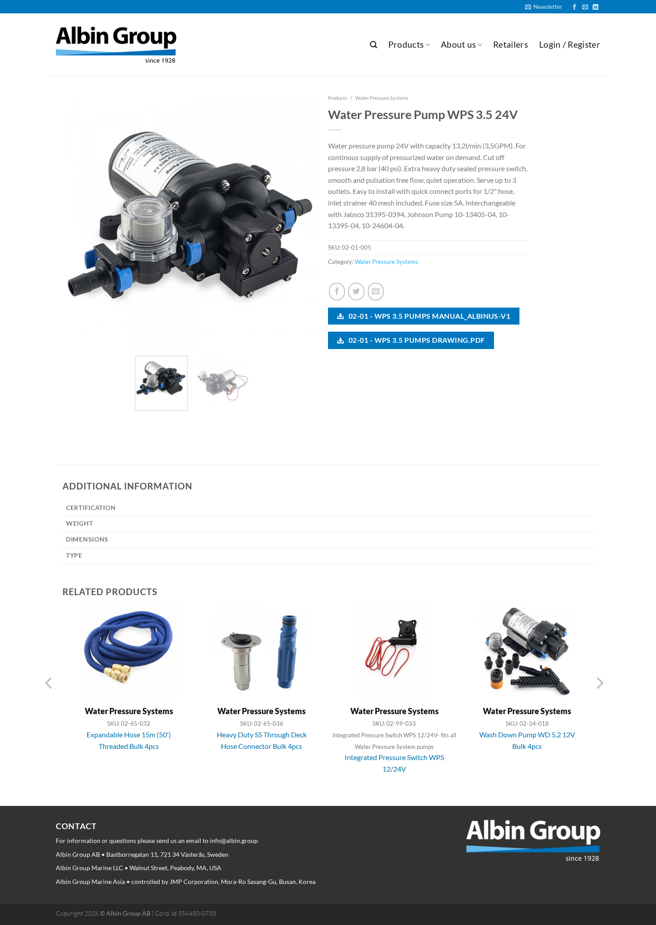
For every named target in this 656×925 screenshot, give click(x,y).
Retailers (510, 44)
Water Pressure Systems (381, 98)
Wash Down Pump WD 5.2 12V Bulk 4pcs (527, 740)
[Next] (313, 208)
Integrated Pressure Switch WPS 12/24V (394, 763)
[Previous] (63, 208)
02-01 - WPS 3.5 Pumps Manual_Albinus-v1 (428, 316)
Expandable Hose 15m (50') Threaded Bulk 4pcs (129, 740)
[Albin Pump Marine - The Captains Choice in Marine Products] (116, 44)
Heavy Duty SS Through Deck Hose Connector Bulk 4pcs (262, 740)
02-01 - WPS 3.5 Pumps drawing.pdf (416, 340)
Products (406, 44)
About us (458, 44)
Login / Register (569, 44)
